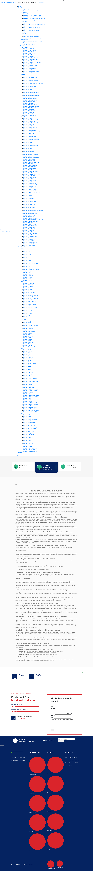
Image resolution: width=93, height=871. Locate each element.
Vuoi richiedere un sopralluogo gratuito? (60, 719)
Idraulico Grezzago (28, 330)
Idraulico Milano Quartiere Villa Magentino (33, 210)
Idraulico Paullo (27, 375)
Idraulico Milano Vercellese (29, 224)
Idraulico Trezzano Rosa (29, 425)
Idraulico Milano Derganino (29, 110)
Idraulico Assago (27, 257)
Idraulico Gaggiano (27, 324)
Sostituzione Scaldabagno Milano (31, 36)
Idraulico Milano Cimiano (29, 163)
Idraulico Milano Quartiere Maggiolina (32, 80)
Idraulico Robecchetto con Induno (31, 395)
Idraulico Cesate (27, 302)
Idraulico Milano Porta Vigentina (31, 71)
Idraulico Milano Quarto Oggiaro (31, 92)
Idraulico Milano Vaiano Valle (30, 127)
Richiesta (53, 724)
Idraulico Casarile (27, 290)
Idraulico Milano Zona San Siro (30, 221)
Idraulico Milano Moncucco (29, 203)
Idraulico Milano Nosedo (29, 121)
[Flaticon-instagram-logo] (20, 765)
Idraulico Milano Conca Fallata (30, 135)
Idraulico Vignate (27, 442)
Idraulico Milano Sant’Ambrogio (30, 119)
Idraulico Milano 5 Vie (28, 51)
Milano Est (23, 141)
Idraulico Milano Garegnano (30, 236)
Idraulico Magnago (27, 345)
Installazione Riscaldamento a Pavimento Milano (34, 18)
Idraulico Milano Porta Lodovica (31, 122)
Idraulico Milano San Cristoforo (30, 209)
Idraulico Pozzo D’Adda (29, 387)
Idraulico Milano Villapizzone (30, 233)
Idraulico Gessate (27, 327)
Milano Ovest (24, 197)
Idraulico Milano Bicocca (29, 103)
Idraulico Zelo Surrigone (29, 449)
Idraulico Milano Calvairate (29, 181)
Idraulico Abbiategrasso (29, 250)
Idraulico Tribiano (27, 430)
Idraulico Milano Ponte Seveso (30, 154)
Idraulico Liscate (27, 340)
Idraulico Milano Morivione (29, 125)
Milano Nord (24, 74)
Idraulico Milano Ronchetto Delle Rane (32, 132)
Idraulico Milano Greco (28, 156)
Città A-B (23, 248)
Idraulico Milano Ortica (28, 169)
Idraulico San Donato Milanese (30, 404)
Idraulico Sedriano (27, 414)
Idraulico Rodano (27, 398)
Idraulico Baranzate (28, 259)
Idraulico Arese (27, 254)
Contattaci (20, 452)
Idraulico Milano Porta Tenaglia (30, 57)
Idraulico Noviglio (27, 365)
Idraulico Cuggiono (28, 315)
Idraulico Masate (27, 349)
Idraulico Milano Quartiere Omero (31, 184)
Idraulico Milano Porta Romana (30, 145)
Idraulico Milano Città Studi (29, 166)
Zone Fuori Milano (22, 247)
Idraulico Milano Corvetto (29, 183)
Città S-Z (23, 413)
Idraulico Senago (27, 417)
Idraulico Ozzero (27, 369)
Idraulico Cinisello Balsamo (29, 304)
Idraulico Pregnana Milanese (30, 390)
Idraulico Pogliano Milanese (30, 386)
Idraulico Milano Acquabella (30, 165)
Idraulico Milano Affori (28, 113)
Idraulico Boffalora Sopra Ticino (31, 269)
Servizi (20, 7)
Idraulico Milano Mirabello (29, 82)
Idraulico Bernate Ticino (29, 265)
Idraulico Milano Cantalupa (29, 136)
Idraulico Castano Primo (29, 296)
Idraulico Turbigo (27, 433)
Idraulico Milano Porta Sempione (31, 59)
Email (52, 717)
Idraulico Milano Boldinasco (30, 234)
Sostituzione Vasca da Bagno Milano (32, 38)
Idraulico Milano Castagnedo (30, 186)
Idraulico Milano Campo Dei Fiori (31, 88)
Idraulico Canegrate (28, 286)
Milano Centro (24, 47)
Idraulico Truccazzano (28, 431)
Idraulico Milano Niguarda (29, 107)
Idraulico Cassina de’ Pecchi (30, 293)
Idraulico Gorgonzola (28, 328)
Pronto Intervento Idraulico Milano (31, 10)
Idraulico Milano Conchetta (29, 201)
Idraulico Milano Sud (28, 118)
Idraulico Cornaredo (28, 312)
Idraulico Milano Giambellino (30, 213)
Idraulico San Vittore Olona (29, 408)
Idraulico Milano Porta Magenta (30, 218)
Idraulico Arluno (27, 256)
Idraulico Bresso (27, 272)
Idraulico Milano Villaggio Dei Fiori (31, 215)
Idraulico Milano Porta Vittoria (30, 171)
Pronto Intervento (25, 9)
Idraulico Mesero (27, 355)
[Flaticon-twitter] (16, 765)
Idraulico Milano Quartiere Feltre (31, 162)
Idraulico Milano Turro (28, 150)
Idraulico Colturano (28, 309)
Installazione (24, 12)
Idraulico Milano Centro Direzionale (31, 95)
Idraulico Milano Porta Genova (30, 200)
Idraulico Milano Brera (28, 56)
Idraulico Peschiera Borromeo (30, 378)
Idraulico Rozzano (27, 401)
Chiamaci (18, 455)
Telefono (53, 715)
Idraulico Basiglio (27, 262)
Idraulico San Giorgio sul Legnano (31, 405)
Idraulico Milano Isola (28, 97)
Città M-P (23, 348)
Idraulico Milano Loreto (28, 148)
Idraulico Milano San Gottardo (30, 124)
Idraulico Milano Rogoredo (29, 187)
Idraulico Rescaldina (28, 392)
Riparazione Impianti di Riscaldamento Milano (34, 23)
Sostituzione (24, 33)
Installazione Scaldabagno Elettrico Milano (33, 20)
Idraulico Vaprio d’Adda (28, 437)
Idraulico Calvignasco (28, 283)
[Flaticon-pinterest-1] (24, 765)
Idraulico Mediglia (27, 351)
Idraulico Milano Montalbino (30, 100)
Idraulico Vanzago (27, 436)
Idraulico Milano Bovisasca (29, 115)
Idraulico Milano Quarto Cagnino (31, 225)
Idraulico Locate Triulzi (28, 342)
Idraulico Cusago (27, 316)
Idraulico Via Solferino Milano (30, 50)
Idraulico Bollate (27, 271)
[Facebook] (92, 2)
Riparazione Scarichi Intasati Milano (31, 30)
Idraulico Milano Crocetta (29, 63)
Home (19, 6)
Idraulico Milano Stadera (29, 128)
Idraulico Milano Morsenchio (30, 180)
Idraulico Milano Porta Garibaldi (31, 94)
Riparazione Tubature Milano (30, 32)
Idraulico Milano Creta (28, 216)
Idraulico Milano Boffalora (29, 206)
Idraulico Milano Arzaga (29, 212)
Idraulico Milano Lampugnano (30, 242)
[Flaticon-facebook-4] (12, 765)
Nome (68, 711)
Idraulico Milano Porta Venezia (30, 69)
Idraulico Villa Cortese (28, 443)
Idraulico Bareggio (27, 260)
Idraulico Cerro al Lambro (29, 299)
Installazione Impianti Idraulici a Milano (32, 15)
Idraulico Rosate (27, 399)
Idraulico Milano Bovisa (28, 112)
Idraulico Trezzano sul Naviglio (30, 427)
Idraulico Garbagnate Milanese (30, 325)
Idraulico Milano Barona (29, 204)
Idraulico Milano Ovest (28, 198)
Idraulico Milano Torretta (29, 133)
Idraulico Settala (27, 421)
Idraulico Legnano (27, 339)
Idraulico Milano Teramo (29, 207)
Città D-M (23, 319)
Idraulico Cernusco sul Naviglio (30, 298)
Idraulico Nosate (27, 361)
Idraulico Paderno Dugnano (29, 371)
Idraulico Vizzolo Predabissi (30, 448)
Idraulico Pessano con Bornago (30, 381)
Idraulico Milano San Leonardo (30, 243)
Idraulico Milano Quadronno (30, 65)
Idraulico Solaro (27, 424)
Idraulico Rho (26, 393)
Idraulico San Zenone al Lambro (31, 410)
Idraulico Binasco (27, 268)
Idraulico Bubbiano (27, 274)
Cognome (69, 713)
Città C (22, 281)
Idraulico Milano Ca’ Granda (30, 104)
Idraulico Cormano (27, 310)
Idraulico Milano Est (28, 142)
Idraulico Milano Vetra (28, 66)
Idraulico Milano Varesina (29, 89)
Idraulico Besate (27, 266)
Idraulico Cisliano (27, 306)
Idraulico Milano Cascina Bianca (31, 139)
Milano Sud (23, 116)
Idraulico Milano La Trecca (29, 177)
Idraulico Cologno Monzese (30, 307)
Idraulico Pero (26, 377)
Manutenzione (24, 39)
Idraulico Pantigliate (28, 372)
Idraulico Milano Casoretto (29, 159)
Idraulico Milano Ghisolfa (29, 228)
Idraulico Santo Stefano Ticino (30, 411)
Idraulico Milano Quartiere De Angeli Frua (33, 219)
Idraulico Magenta (27, 343)
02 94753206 (41, 2)
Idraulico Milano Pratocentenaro (31, 106)
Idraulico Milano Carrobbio (29, 68)
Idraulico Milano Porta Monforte (31, 157)
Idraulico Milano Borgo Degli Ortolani (32, 73)
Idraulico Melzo (27, 354)
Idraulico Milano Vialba (28, 237)
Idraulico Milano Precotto (29, 153)
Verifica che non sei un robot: (58, 726)
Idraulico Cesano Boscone (29, 301)
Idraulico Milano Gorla (28, 151)
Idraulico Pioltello (27, 384)
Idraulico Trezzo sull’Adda (29, 428)
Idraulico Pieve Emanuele (29, 383)
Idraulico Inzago (27, 334)
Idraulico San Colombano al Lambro (32, 402)
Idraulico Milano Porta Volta (30, 85)
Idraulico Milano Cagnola (29, 231)
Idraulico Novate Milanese (29, 363)
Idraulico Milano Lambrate (29, 168)
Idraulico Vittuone (27, 446)
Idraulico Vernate (27, 440)
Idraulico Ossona (27, 368)
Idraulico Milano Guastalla (29, 60)
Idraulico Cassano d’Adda (29, 292)
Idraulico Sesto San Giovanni (30, 419)
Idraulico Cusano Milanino (29, 318)
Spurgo (22, 42)
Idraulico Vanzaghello (28, 434)
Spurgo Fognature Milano (29, 44)
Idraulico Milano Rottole (29, 160)
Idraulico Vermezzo (28, 439)
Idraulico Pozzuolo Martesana (30, 389)
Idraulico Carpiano (27, 287)
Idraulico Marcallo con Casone (30, 346)
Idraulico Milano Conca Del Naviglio (32, 62)
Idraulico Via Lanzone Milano (30, 48)
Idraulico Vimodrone (28, 445)
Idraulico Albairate (27, 251)
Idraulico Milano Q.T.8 (28, 240)
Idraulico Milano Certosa (29, 91)
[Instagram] (92, 3)
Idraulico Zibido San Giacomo (30, 451)
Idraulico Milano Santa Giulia (30, 189)
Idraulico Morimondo (28, 357)
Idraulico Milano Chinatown (29, 86)
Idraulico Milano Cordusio (29, 54)
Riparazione (24, 21)
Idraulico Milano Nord (28, 76)
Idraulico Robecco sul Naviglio (30, 396)
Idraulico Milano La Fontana (30, 98)
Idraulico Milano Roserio (29, 239)
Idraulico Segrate (27, 416)
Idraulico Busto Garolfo (28, 280)
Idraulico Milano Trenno (29, 245)
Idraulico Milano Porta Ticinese (30, 138)
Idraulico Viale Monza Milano (30, 77)
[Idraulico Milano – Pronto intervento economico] (7, 230)
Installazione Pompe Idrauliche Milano (32, 17)
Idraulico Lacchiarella (28, 336)
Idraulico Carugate (27, 289)
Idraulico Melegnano (28, 352)
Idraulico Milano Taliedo (29, 178)
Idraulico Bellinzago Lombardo (30, 263)
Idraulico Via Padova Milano (30, 144)
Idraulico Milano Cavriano (29, 172)
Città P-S (23, 380)
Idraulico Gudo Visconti (29, 331)
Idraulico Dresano (27, 322)
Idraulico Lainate (27, 337)
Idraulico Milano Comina (29, 194)
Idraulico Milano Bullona (29, 227)
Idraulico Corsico (27, 313)
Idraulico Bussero (27, 278)
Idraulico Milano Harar (28, 222)
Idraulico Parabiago (28, 374)
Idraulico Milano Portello (29, 230)
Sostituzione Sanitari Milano (30, 35)
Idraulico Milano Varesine (29, 195)
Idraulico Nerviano (27, 360)
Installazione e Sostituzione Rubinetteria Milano (34, 13)
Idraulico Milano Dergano (29, 109)
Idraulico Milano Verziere (29, 53)
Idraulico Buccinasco (28, 275)
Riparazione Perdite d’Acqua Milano (31, 27)
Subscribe (61, 741)
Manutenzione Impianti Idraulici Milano (32, 41)
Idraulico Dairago (27, 321)
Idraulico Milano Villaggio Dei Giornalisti (33, 83)
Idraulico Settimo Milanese (29, 422)
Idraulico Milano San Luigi (29, 191)
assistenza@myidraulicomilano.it (8, 2)
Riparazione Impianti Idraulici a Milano (32, 26)
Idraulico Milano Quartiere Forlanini (31, 174)
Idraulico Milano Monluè (29, 175)
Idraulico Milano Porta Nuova (30, 79)
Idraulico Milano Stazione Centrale (31, 147)
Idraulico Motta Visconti (29, 358)
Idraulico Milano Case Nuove (30, 130)
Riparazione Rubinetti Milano (30, 29)
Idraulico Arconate (27, 253)
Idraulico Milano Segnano (29, 101)
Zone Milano (21, 45)
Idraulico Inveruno (27, 333)
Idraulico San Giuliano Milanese (30, 407)
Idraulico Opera (27, 366)
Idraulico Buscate (27, 277)
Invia (52, 730)
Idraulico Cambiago (28, 284)
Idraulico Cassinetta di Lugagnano (31, 295)
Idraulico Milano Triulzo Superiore (31, 192)
